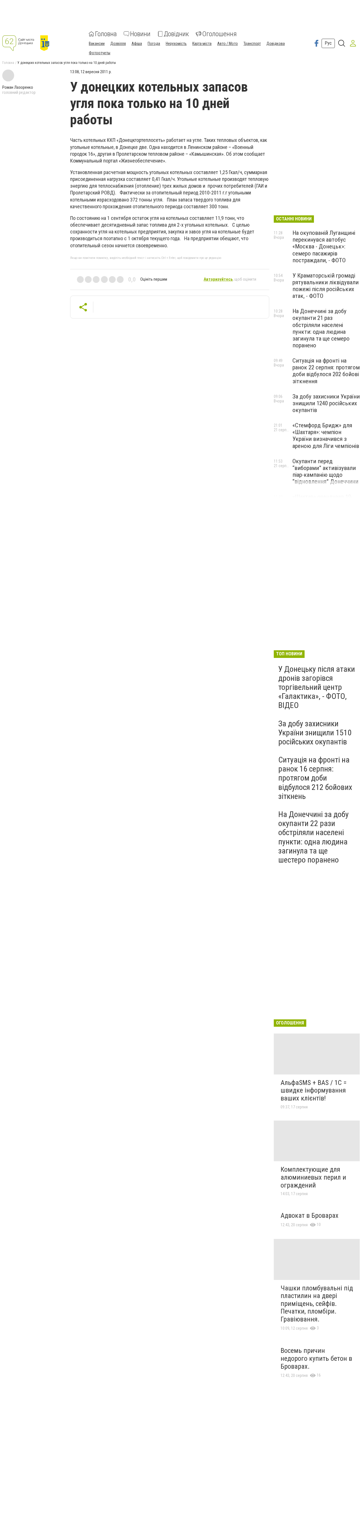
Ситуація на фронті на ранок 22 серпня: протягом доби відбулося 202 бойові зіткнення (326, 370)
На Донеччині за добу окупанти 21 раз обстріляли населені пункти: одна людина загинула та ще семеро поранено (321, 328)
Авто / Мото (227, 43)
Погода (154, 43)
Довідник (176, 34)
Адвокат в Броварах (310, 1215)
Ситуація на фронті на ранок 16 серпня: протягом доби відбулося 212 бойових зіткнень (315, 778)
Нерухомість (176, 43)
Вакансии (97, 43)
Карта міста (202, 43)
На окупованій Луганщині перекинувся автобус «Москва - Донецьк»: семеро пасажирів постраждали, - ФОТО (323, 246)
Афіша (137, 43)
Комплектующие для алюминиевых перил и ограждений (313, 1177)
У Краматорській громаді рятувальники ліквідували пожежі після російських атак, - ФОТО (325, 285)
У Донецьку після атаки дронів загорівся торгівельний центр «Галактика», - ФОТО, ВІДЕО (316, 687)
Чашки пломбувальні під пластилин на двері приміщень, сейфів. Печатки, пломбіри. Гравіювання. (317, 1303)
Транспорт (252, 43)
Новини (140, 34)
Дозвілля (118, 43)
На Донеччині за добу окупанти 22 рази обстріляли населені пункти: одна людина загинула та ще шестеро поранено (313, 837)
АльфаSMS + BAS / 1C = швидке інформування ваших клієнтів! (314, 1090)
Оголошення (219, 34)
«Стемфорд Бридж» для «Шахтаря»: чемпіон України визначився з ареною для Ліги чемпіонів (325, 435)
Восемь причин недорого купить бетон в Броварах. (316, 1358)
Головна (106, 34)
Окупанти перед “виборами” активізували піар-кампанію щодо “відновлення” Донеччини (325, 471)
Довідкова (275, 43)
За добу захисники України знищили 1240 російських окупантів (326, 403)
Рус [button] (328, 43)
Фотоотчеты (99, 53)
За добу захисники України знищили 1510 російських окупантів (315, 732)
